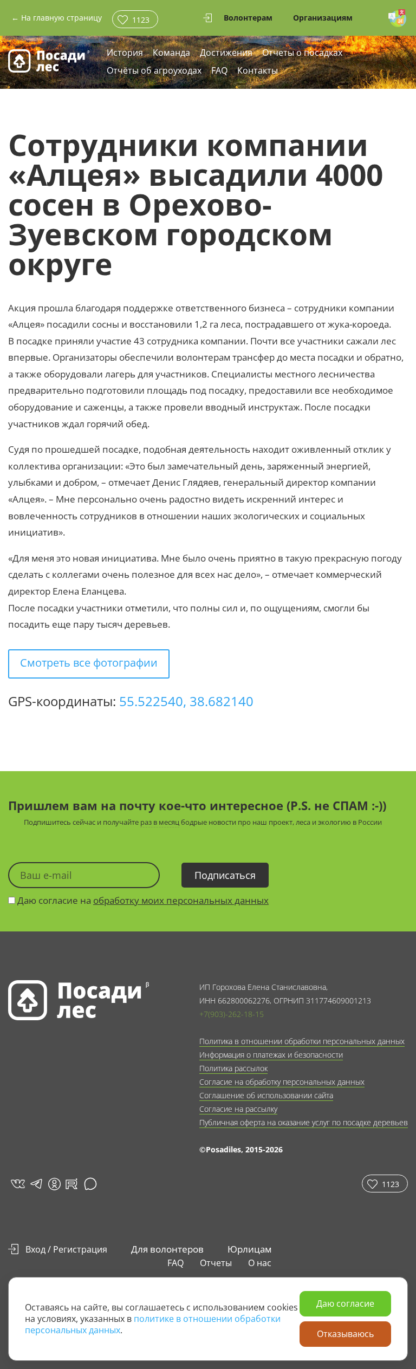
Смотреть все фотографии (89, 662)
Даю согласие (345, 1303)
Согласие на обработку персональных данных (282, 1082)
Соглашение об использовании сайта (266, 1095)
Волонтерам (248, 17)
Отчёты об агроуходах (154, 71)
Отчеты (216, 1263)
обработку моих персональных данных (181, 900)
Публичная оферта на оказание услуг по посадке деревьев (303, 1122)
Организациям (323, 17)
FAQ (219, 71)
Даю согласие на (142, 900)
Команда (171, 53)
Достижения (226, 53)
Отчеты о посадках (302, 53)
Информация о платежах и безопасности (271, 1054)
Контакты (257, 71)
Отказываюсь (345, 1334)
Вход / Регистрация (66, 1249)
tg (35, 1183)
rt (69, 1183)
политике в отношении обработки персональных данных (153, 1324)
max (92, 1183)
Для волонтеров (167, 1249)
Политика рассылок (233, 1068)
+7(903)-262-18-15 (231, 1014)
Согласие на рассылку (238, 1109)
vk (17, 1183)
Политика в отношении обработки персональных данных (302, 1041)
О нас (259, 1263)
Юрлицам (249, 1249)
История (125, 53)
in (54, 1184)
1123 (141, 20)
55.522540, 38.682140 (186, 701)
